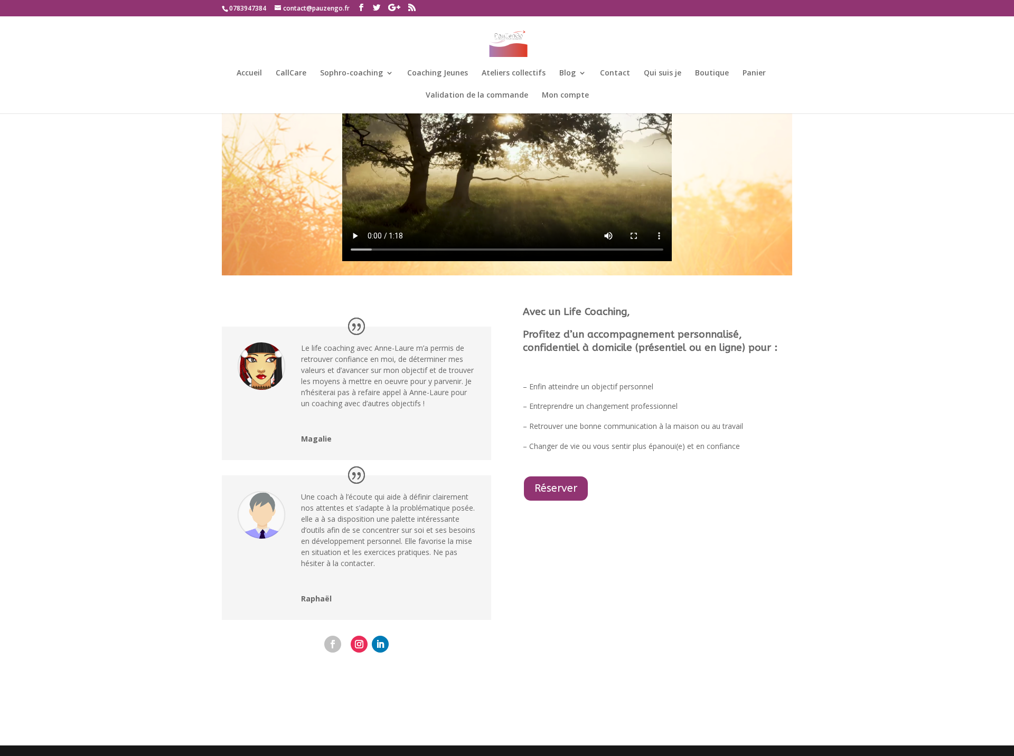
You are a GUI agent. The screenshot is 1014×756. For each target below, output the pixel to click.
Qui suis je (662, 73)
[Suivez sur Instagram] (359, 644)
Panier (754, 73)
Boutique (712, 73)
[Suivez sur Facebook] (332, 644)
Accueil (249, 73)
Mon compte (565, 95)
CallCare (291, 73)
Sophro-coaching (351, 73)
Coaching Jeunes (437, 73)
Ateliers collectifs (514, 73)
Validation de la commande (477, 95)
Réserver (555, 488)
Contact (615, 73)
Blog (567, 73)
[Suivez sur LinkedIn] (380, 644)
